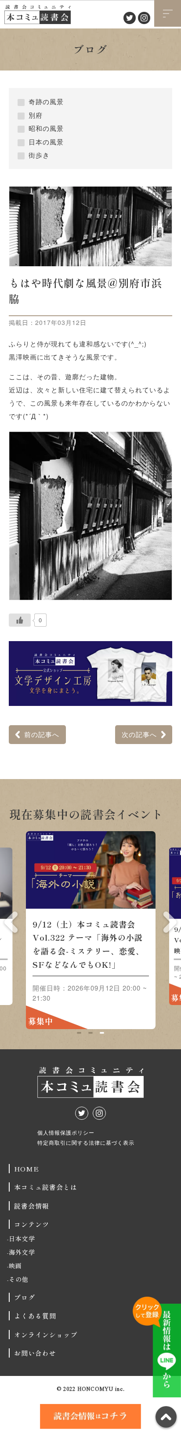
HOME (26, 1168)
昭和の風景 (46, 128)
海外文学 (22, 1252)
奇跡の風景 (46, 101)
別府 (36, 115)
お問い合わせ (35, 1353)
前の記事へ (41, 734)
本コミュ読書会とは (45, 1187)
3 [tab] (102, 1033)
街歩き (39, 154)
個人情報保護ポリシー (65, 1132)
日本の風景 (46, 141)
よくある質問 (35, 1315)
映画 (15, 1265)
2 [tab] (90, 1033)
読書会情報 (31, 1205)
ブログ (24, 1297)
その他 (19, 1279)
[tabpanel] (91, 930)
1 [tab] (79, 1033)
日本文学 (22, 1238)
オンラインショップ (45, 1334)
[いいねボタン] (20, 620)
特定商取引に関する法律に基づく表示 (85, 1142)
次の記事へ (139, 734)
